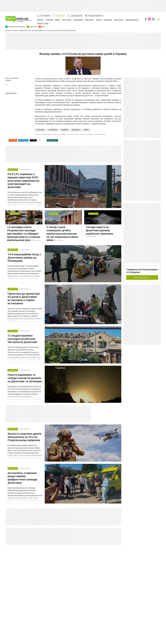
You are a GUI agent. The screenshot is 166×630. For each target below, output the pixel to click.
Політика (8, 80)
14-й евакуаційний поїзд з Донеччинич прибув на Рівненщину (24, 257)
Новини (60, 15)
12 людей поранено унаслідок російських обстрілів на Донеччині (22, 339)
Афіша (57, 20)
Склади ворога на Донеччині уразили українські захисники (99, 230)
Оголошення (78, 20)
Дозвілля (49, 20)
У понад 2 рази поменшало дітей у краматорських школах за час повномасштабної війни (62, 234)
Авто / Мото (66, 20)
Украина (53, 130)
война (65, 130)
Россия (40, 130)
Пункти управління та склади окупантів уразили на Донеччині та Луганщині (25, 378)
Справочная (74, 408)
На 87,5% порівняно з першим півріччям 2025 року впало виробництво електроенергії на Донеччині (24, 181)
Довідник (76, 15)
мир (86, 130)
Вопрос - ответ (42, 23)
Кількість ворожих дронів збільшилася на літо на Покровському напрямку (24, 437)
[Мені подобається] (6, 84)
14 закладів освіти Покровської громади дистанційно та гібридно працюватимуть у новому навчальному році (23, 234)
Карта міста (89, 20)
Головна (45, 15)
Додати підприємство (142, 277)
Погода (99, 20)
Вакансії (40, 20)
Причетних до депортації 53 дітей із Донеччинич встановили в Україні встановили (24, 298)
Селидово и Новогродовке (54, 408)
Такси (88, 408)
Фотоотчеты (118, 20)
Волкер (75, 130)
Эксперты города (132, 20)
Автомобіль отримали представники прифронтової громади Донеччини (22, 477)
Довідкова (108, 20)
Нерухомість (95, 15)
